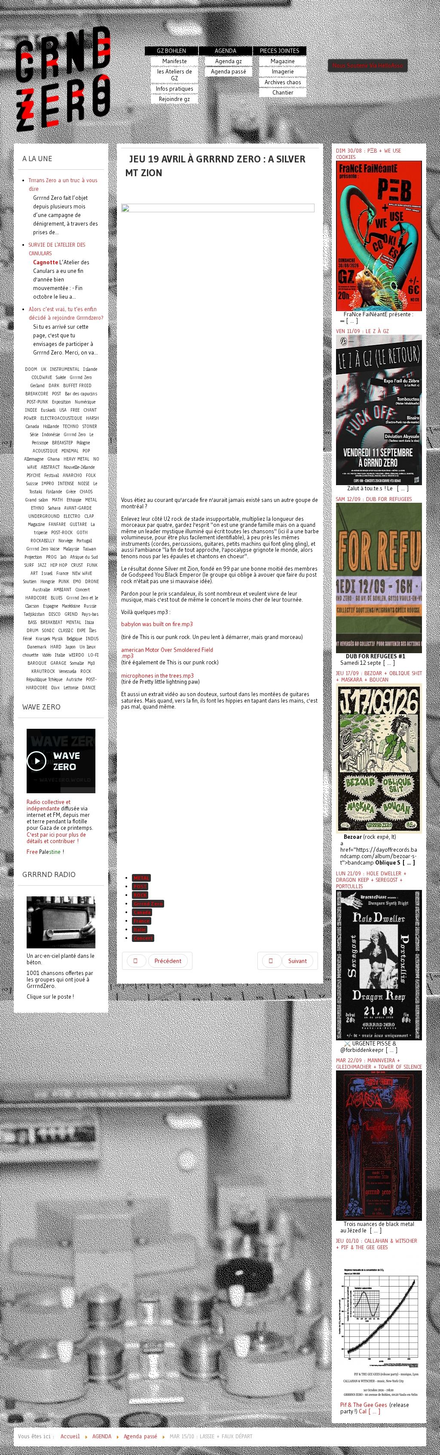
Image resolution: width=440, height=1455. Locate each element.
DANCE (88, 688)
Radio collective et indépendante (48, 805)
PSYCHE (33, 475)
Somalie (77, 663)
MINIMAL (70, 451)
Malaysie (71, 549)
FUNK (92, 565)
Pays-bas (90, 614)
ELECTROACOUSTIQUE (61, 418)
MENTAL (73, 622)
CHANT (90, 410)
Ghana (53, 459)
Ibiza (89, 622)
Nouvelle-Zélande (79, 467)
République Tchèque (44, 679)
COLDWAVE (41, 377)
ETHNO (37, 508)
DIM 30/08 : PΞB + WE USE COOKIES (368, 154)
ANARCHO (72, 475)
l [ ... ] (372, 1411)
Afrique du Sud (84, 557)
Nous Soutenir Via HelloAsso (368, 65)
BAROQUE (37, 663)
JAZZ (42, 565)
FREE (74, 410)
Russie (90, 606)
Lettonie (71, 688)
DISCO (55, 614)
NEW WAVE (82, 573)
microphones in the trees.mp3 (157, 675)
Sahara (55, 508)
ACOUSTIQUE (45, 451)
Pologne (83, 443)
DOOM (31, 369)
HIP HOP (58, 565)
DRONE (92, 581)
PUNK (63, 581)
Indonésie (51, 434)
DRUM (32, 630)
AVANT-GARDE (78, 508)
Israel (47, 573)
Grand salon (36, 500)
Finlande (54, 492)
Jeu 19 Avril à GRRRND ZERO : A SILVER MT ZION (215, 166)
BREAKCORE (36, 394)
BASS (32, 622)
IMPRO (48, 483)
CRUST (77, 565)
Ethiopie (74, 500)
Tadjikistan (34, 614)
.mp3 (127, 656)
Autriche (74, 679)
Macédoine (71, 606)
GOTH (82, 532)
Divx (55, 688)
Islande (90, 369)
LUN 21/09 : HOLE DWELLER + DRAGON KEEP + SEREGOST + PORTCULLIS (371, 880)
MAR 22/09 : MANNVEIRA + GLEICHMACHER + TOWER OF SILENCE (379, 1064)
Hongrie (47, 581)
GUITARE (78, 524)
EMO (77, 581)
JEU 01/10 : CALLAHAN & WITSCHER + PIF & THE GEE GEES (376, 1244)
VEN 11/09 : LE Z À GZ (362, 331)
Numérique (85, 402)
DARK (54, 385)
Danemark (36, 647)
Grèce (71, 492)
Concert (143, 938)
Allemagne (33, 459)
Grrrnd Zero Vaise (42, 549)
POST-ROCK (62, 532)
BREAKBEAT (51, 622)
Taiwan (89, 549)
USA (63, 410)
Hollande (51, 426)
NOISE (83, 483)
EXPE (81, 630)
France (142, 920)
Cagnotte (45, 262)
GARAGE (58, 663)
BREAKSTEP (62, 443)
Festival (51, 475)
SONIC (48, 630)
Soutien (30, 581)
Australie (41, 590)
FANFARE (57, 524)
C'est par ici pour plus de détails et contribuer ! (56, 837)
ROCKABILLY (43, 541)
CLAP (89, 516)
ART (34, 573)
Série (34, 434)
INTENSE (66, 483)
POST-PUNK (37, 402)
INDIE (31, 410)
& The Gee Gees (366, 1405)
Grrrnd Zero (148, 903)
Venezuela (67, 671)
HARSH (92, 418)
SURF (29, 565)
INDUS (92, 639)
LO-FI (93, 655)
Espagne (50, 606)
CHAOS (85, 492)
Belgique (74, 639)
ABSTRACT (50, 467)
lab (63, 557)
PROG (51, 557)
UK (43, 369)
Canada (142, 912)
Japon (70, 647)
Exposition (61, 402)
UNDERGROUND (44, 516)
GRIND (71, 614)
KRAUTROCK (43, 671)
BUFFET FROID (77, 385)
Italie (140, 929)
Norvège (65, 541)
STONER (89, 426)
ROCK (140, 895)
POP (86, 451)
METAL (141, 877)
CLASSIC (65, 630)
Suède (61, 377)
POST (140, 886)
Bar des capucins (81, 394)
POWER (30, 418)
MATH (57, 500)
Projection (33, 557)
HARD (55, 647)
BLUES (56, 598)
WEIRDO (76, 655)
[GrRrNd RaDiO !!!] (61, 921)
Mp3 (91, 663)
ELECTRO (72, 516)
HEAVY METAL (76, 459)
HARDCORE (36, 598)
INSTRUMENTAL (64, 369)
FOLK (91, 475)
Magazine (36, 524)
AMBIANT (62, 590)
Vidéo (46, 655)
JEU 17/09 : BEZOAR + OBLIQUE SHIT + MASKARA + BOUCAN (379, 676)
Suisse (32, 483)
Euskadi (48, 410)
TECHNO (71, 426)
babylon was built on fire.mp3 (157, 624)
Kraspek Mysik (49, 639)
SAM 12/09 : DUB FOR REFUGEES (374, 499)
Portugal (84, 541)
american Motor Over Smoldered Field (167, 650)
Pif (343, 1405)
